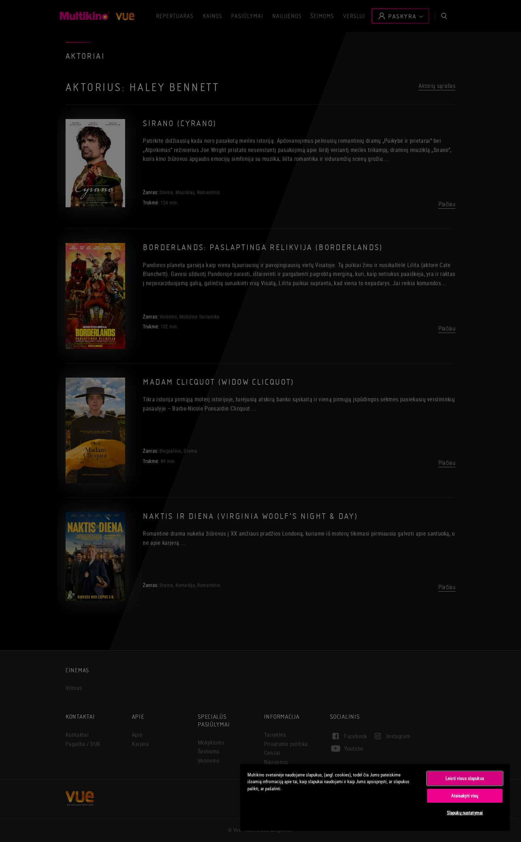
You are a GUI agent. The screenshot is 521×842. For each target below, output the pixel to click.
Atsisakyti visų (464, 795)
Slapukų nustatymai (465, 812)
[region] (375, 797)
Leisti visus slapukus (465, 778)
